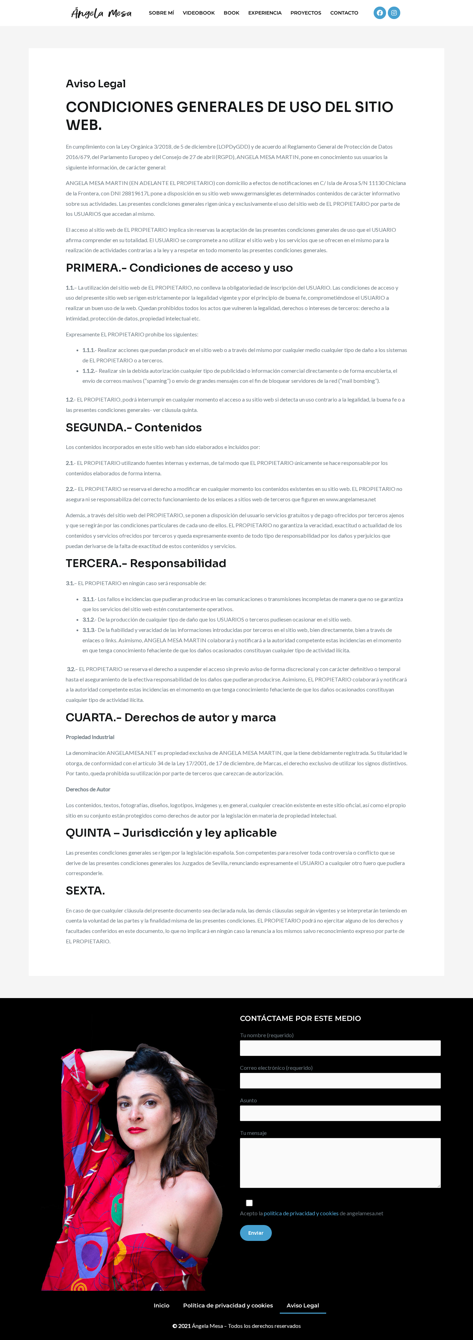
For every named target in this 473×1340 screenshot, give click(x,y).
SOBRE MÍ (161, 13)
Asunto (248, 1100)
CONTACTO (344, 13)
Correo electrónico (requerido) (276, 1067)
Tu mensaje (253, 1132)
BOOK (231, 13)
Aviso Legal (303, 1305)
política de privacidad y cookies (301, 1213)
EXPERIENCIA (265, 13)
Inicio (161, 1305)
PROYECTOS (306, 13)
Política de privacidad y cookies (228, 1305)
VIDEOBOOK (199, 13)
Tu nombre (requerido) (267, 1035)
